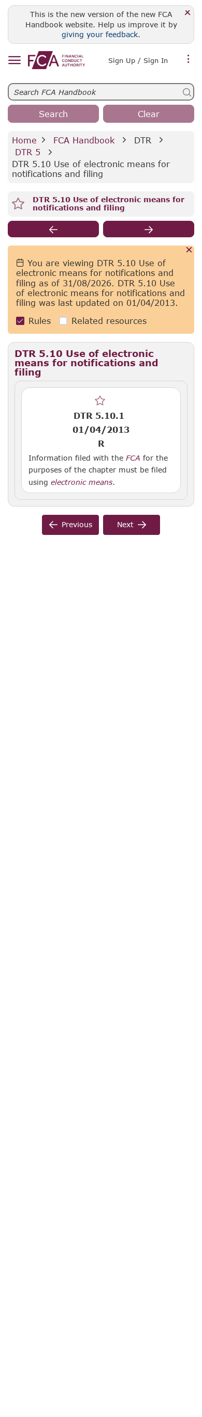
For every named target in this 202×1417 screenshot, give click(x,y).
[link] (56, 60)
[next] (148, 229)
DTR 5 (28, 152)
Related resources (109, 320)
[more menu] (188, 59)
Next (125, 524)
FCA (133, 458)
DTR (142, 140)
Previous (77, 524)
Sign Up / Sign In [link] (138, 60)
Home (24, 140)
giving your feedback (100, 34)
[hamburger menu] (14, 60)
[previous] (53, 229)
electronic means (81, 482)
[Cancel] (189, 250)
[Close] (187, 13)
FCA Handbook (84, 140)
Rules (39, 320)
